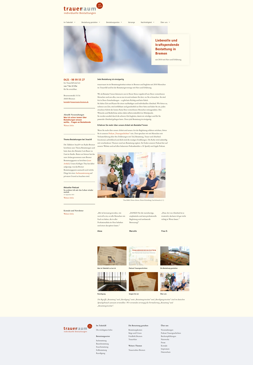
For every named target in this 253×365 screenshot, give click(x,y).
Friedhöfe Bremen (135, 336)
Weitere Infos (69, 125)
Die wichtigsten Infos (104, 330)
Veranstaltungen (167, 330)
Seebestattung (101, 340)
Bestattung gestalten (90, 22)
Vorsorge (131, 22)
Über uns (164, 22)
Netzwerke (165, 339)
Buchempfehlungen (168, 336)
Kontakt (164, 345)
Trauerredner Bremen (136, 350)
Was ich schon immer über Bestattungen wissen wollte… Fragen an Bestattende (77, 119)
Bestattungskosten (135, 330)
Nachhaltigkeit (146, 22)
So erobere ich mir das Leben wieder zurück (78, 191)
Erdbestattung (101, 350)
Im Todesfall (68, 22)
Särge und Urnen (135, 333)
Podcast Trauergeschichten (171, 333)
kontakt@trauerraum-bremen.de (76, 101)
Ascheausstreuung (83, 173)
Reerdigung (100, 353)
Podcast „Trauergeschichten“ (119, 133)
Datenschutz (165, 352)
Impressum (165, 349)
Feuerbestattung (102, 347)
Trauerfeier (132, 339)
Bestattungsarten (112, 22)
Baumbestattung (102, 343)
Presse (163, 342)
